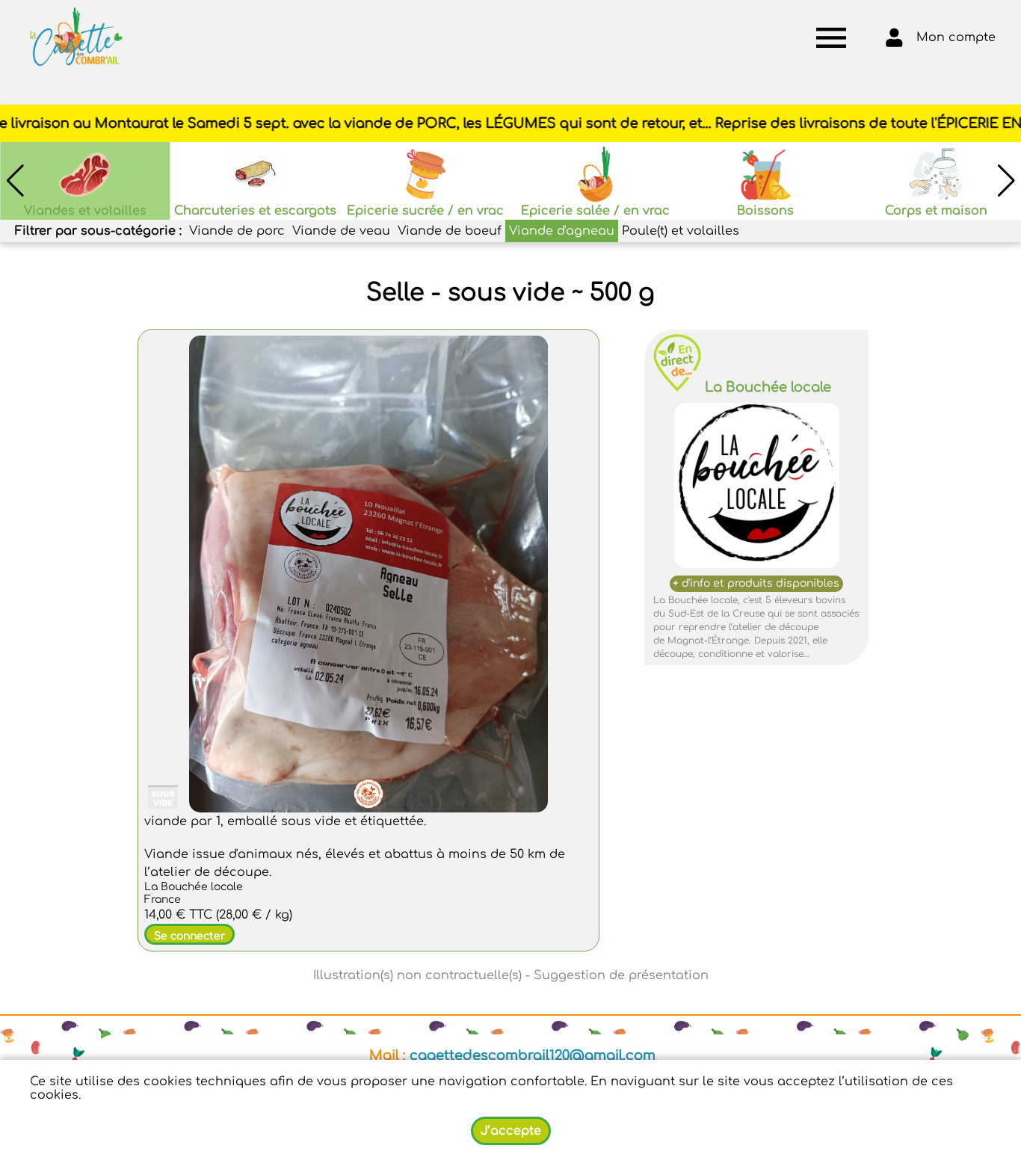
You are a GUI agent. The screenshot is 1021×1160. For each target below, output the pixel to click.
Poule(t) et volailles (680, 231)
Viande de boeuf (450, 231)
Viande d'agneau (561, 231)
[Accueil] (76, 37)
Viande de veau (341, 231)
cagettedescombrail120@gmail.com (533, 1055)
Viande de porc (237, 231)
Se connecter (189, 936)
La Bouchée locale (768, 387)
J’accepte (511, 1131)
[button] (1006, 181)
